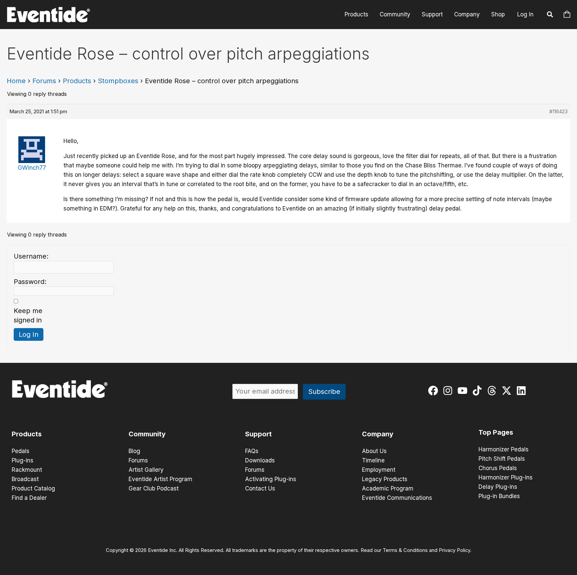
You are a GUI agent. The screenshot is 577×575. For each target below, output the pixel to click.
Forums (44, 81)
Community (395, 14)
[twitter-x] (508, 391)
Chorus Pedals (497, 468)
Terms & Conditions (405, 550)
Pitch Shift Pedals (501, 458)
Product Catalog (33, 488)
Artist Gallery (146, 469)
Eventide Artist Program (160, 479)
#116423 (558, 111)
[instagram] (449, 391)
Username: (31, 256)
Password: (30, 282)
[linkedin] (522, 391)
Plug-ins (22, 460)
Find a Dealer (29, 497)
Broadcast (25, 479)
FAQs (251, 451)
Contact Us (260, 488)
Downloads (260, 460)
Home (16, 81)
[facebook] (434, 391)
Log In (525, 14)
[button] (550, 15)
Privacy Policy (454, 550)
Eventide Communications (397, 497)
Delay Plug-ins (497, 486)
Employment (378, 469)
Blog (134, 451)
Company (467, 14)
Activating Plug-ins (270, 479)
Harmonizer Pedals (503, 449)
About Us (374, 451)
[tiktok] (478, 391)
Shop (498, 14)
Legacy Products (384, 479)
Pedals (20, 451)
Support (432, 14)
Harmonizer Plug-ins (505, 477)
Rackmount (27, 469)
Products (356, 14)
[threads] (493, 391)
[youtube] (463, 391)
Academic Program (387, 488)
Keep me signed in (28, 315)
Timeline (373, 460)
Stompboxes (118, 81)
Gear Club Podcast (154, 488)
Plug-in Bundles (499, 496)
